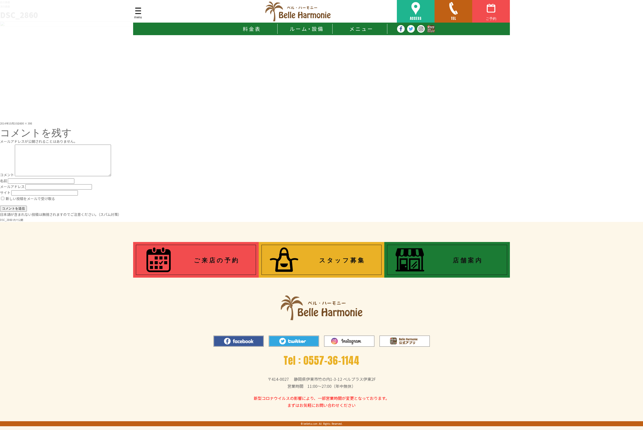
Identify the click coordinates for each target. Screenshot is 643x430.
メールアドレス (12, 186)
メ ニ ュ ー (360, 28)
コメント (7, 174)
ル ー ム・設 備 (306, 28)
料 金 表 (251, 28)
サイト (5, 192)
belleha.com (310, 423)
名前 (3, 180)
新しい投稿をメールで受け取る (30, 198)
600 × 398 (26, 123)
